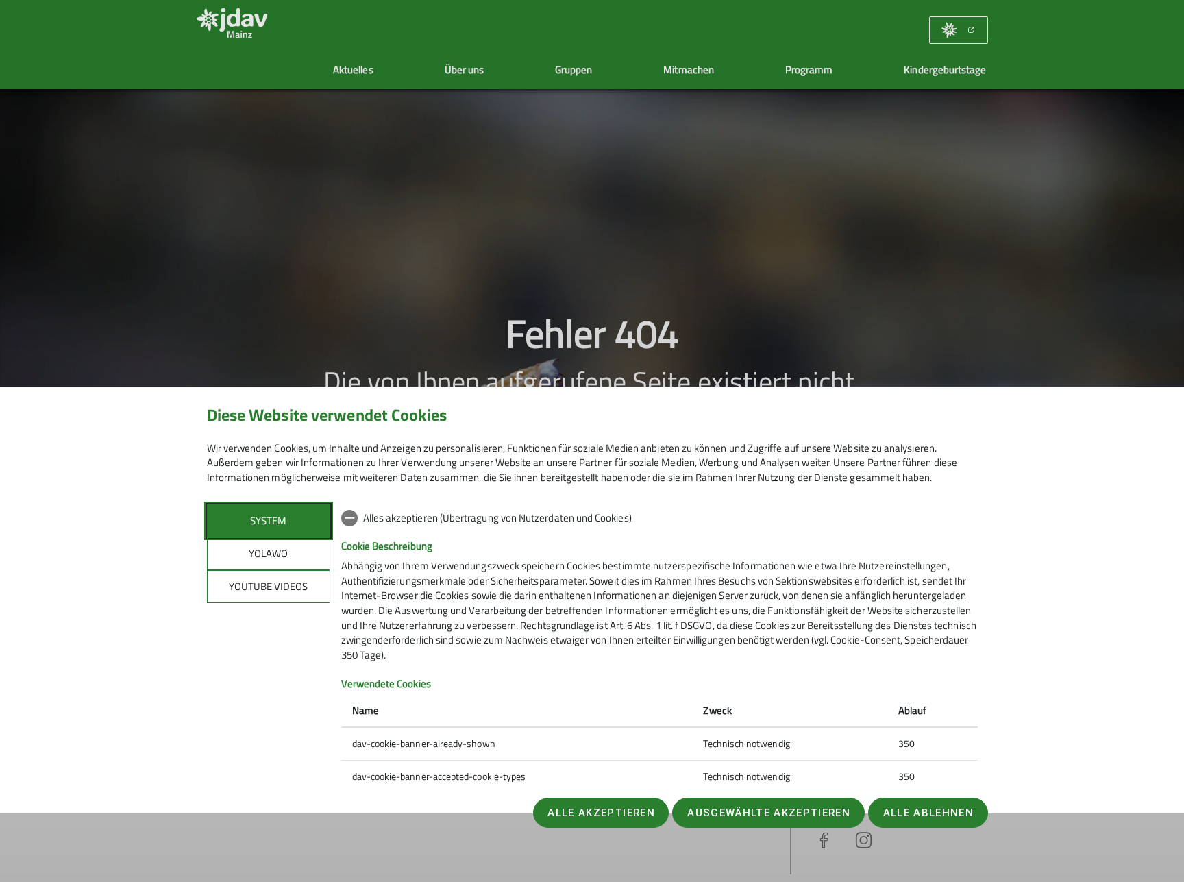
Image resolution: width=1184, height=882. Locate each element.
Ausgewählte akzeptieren (768, 813)
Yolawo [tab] (268, 553)
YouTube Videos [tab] (268, 586)
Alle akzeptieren (600, 813)
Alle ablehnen (928, 813)
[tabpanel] (659, 648)
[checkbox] (659, 518)
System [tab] (268, 520)
